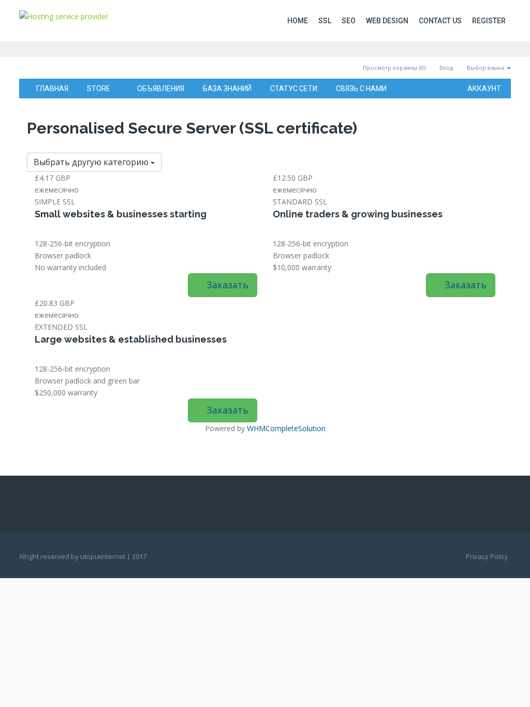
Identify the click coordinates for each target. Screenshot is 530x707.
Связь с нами (361, 88)
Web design (387, 21)
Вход (445, 67)
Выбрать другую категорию (92, 162)
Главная (52, 88)
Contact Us (440, 21)
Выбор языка (485, 67)
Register (489, 21)
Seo (349, 21)
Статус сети (293, 88)
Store (100, 88)
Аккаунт (485, 88)
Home (297, 21)
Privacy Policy (487, 556)
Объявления (160, 88)
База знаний (227, 88)
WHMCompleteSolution (286, 428)
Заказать (226, 284)
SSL (324, 21)
